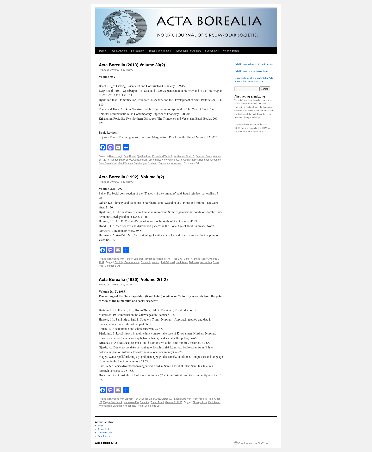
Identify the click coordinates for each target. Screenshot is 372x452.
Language (118, 405)
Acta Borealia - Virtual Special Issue (251, 70)
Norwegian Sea (170, 159)
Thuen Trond (157, 402)
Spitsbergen (140, 163)
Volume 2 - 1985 (173, 402)
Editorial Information (159, 50)
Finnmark (146, 262)
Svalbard (152, 163)
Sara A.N (144, 402)
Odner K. (188, 258)
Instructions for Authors (188, 50)
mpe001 (130, 69)
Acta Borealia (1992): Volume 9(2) (131, 177)
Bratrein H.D (131, 398)
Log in (101, 425)
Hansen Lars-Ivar (134, 258)
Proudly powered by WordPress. (253, 442)
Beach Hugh (115, 156)
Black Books (125, 159)
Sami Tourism (125, 163)
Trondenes (164, 163)
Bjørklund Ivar (144, 156)
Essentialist (155, 159)
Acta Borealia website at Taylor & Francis (253, 63)
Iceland (155, 262)
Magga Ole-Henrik (112, 402)
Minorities (130, 405)
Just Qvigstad (168, 262)
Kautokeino (182, 262)
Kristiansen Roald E (184, 156)
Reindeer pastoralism (200, 262)
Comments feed (105, 432)
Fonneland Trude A (162, 156)
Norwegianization (188, 159)
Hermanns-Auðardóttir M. (157, 258)
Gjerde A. (166, 398)
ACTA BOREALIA (106, 443)
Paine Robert (201, 258)
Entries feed (103, 428)
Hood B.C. (177, 258)
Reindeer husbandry (210, 159)
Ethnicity (119, 262)
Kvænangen (105, 405)
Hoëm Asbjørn (199, 398)
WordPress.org (105, 435)
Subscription (212, 50)
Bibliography (138, 50)
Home (102, 50)
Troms (139, 405)
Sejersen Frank (204, 156)
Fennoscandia (132, 262)
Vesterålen (176, 163)
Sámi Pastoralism (108, 163)
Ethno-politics (200, 402)
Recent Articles (118, 50)
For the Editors (231, 50)
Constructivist (140, 159)
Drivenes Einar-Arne (149, 398)
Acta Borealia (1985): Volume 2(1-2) (133, 279)
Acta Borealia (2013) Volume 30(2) (132, 64)
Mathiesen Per (131, 402)
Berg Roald (130, 156)
